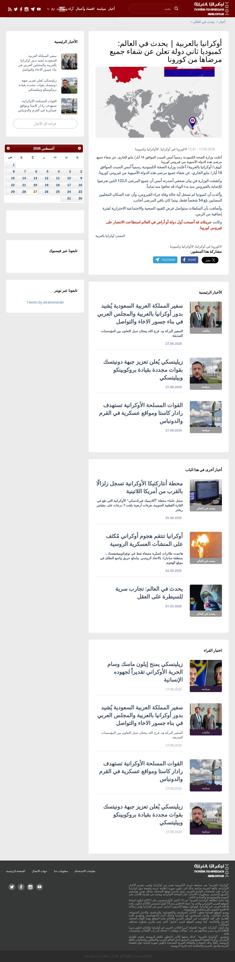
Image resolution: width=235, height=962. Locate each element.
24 (69, 192)
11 (58, 178)
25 (58, 192)
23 (80, 192)
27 (35, 192)
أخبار (222, 22)
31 (69, 198)
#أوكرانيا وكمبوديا (147, 149)
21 (24, 185)
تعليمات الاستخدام (85, 871)
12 (46, 178)
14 (24, 178)
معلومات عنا (61, 871)
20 (35, 185)
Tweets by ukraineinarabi (45, 302)
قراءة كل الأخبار (45, 123)
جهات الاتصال (39, 871)
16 (80, 185)
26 (46, 192)
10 (69, 178)
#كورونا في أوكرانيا (174, 149)
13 (35, 178)
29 (13, 192)
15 (13, 178)
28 (24, 192)
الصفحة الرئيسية (15, 871)
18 (58, 185)
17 (69, 185)
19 (46, 185)
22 (13, 185)
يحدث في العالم (204, 22)
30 (80, 198)
